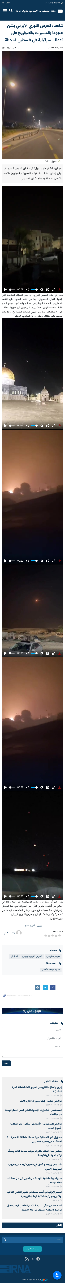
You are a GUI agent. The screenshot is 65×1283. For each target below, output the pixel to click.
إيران (39, 926)
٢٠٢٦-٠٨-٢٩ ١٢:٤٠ (52, 1173)
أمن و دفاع (30, 926)
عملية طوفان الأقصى (51, 970)
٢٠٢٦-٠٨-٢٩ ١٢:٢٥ (52, 1186)
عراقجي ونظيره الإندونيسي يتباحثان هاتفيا (41, 1101)
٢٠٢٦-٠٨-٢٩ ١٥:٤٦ (52, 1132)
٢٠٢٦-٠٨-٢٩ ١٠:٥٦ (52, 1214)
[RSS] (27, 1259)
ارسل (6, 1063)
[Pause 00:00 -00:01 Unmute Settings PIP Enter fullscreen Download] (32, 105)
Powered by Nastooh (31, 1280)
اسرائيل (14, 956)
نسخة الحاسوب (32, 1249)
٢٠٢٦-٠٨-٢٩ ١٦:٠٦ (52, 1118)
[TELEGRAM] (38, 1259)
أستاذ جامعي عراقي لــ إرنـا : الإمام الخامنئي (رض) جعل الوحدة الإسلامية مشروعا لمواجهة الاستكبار (34, 1208)
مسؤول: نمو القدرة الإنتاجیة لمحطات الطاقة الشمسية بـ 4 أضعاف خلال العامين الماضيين (34, 1139)
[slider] (12, 289)
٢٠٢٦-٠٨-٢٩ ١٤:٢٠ (52, 1146)
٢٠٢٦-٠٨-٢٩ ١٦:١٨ (52, 1105)
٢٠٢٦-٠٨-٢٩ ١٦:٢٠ (52, 1095)
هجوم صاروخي (53, 956)
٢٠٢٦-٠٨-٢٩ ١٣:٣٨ (52, 1159)
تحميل (51, 161)
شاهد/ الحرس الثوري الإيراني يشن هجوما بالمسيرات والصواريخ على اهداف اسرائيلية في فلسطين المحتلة (34, 33)
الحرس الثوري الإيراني (32, 956)
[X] (32, 1259)
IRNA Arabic (36, 11)
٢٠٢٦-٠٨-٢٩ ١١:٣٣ (52, 1200)
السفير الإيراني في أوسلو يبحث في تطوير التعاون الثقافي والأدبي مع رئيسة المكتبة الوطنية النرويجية (34, 1194)
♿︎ (57, 1275)
